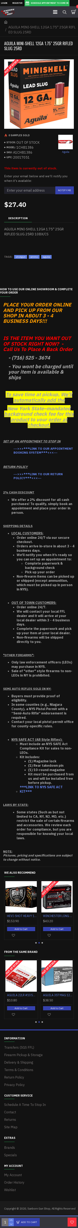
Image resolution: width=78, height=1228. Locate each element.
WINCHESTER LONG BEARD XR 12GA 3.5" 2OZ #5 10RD (58, 916)
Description (18, 218)
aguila (46, 256)
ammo (34, 256)
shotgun (20, 256)
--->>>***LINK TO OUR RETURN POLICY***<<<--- (38, 476)
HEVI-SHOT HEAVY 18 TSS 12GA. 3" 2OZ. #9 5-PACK (22, 916)
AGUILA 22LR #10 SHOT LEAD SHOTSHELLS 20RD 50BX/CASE (22, 995)
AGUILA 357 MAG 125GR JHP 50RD (58, 995)
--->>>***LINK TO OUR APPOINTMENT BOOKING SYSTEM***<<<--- (43, 451)
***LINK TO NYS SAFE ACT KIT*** (41, 789)
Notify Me (64, 190)
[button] (36, 943)
